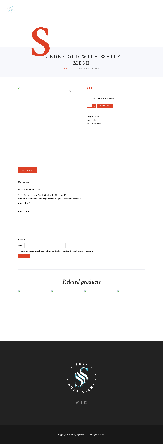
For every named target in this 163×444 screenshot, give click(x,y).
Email (21, 245)
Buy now (33, 314)
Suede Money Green (32, 301)
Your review (24, 211)
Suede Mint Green (131, 300)
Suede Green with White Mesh (98, 301)
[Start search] (105, 100)
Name (21, 239)
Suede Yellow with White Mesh (65, 301)
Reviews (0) (27, 170)
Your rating (24, 203)
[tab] (27, 170)
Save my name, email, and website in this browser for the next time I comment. (57, 250)
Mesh (93, 120)
